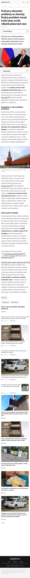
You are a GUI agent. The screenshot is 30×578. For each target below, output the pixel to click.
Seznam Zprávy (6, 186)
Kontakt (21, 561)
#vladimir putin (5, 302)
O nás (9, 561)
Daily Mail (4, 97)
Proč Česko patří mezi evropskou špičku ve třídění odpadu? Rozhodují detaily (10, 385)
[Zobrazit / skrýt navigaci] (27, 2)
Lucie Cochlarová (7, 31)
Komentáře (11, 6)
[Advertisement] (15, 538)
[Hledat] (23, 2)
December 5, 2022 (7, 257)
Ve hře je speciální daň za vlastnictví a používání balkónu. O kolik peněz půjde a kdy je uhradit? (13, 342)
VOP (22, 565)
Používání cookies (14, 565)
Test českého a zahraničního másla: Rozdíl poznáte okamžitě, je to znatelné (13, 351)
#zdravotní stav (14, 302)
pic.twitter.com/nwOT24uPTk (14, 254)
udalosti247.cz (4, 6)
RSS (20, 565)
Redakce (15, 561)
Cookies (8, 565)
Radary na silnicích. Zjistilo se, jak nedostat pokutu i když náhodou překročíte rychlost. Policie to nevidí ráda (15, 317)
